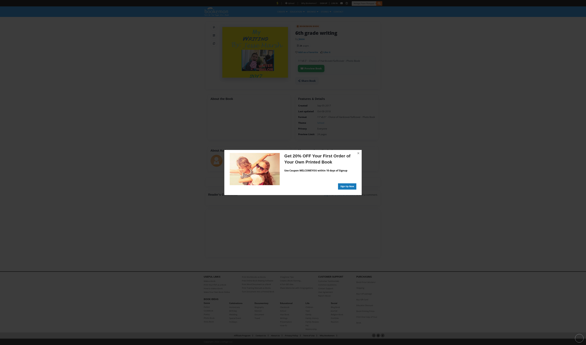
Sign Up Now (347, 186)
